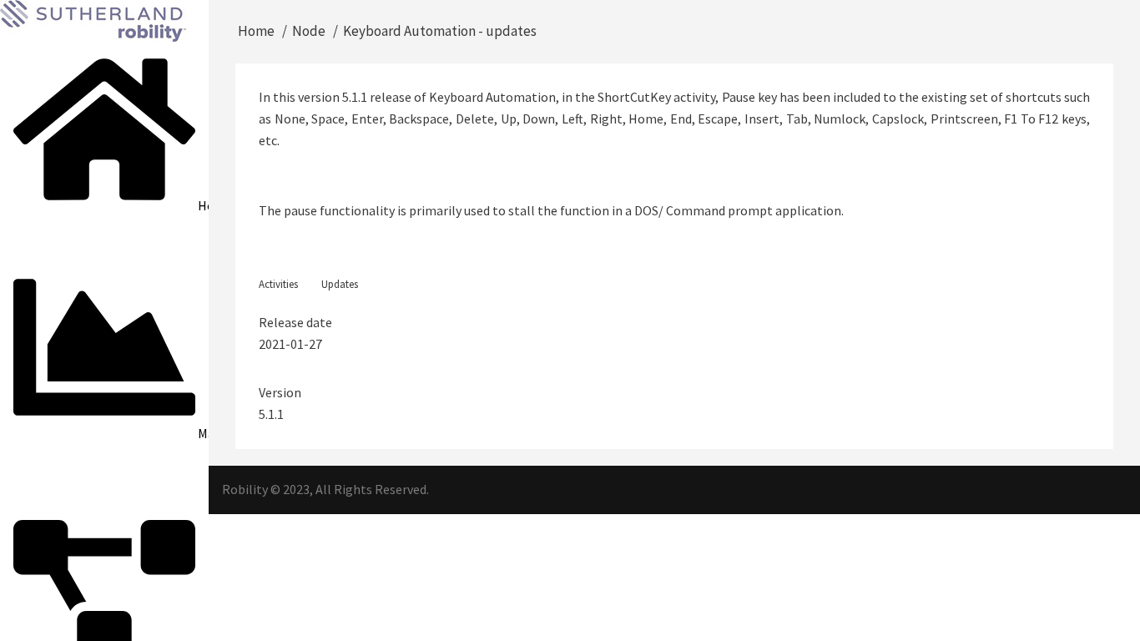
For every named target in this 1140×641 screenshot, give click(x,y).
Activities (278, 284)
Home (256, 31)
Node (308, 31)
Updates (339, 284)
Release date (295, 322)
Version (280, 392)
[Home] (93, 19)
